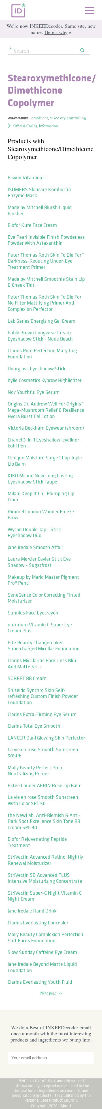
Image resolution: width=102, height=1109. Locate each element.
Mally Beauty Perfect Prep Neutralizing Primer (35, 770)
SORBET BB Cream (27, 678)
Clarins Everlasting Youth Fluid (40, 982)
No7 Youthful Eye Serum (34, 392)
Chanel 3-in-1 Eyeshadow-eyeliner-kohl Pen (44, 443)
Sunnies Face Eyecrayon (33, 613)
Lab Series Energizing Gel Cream (41, 321)
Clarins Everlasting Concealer (38, 923)
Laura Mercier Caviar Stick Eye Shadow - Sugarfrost (39, 562)
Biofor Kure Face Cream (32, 225)
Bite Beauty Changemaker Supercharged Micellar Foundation (44, 645)
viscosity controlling (68, 118)
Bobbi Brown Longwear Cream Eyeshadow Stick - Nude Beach (40, 335)
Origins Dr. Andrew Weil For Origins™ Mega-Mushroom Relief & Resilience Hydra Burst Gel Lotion (46, 410)
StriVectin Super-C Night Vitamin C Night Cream (45, 896)
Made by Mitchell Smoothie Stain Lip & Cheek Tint (46, 282)
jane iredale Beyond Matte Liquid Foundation (42, 967)
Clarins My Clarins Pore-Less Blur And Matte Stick (42, 663)
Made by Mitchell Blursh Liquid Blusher (40, 210)
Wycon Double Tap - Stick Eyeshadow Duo (34, 532)
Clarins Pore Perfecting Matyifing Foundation (42, 353)
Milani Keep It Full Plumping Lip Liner (41, 496)
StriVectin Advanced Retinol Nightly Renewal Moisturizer (45, 860)
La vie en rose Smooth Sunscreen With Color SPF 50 (43, 800)
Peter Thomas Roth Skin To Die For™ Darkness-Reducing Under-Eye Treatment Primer (46, 261)
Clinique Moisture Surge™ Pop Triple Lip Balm (45, 461)
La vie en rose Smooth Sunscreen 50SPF (43, 752)
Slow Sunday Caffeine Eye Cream (42, 952)
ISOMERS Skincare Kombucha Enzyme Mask (39, 192)
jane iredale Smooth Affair (35, 547)
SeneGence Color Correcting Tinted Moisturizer (44, 598)
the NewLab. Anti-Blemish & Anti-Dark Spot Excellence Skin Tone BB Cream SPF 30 (44, 821)
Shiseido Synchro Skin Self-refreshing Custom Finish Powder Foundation (43, 696)
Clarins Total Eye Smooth (34, 726)
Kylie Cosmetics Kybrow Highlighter (45, 380)
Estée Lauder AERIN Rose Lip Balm (45, 785)
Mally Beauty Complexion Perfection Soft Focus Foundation (45, 937)
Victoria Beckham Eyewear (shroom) (46, 428)
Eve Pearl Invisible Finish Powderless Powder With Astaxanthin (46, 240)
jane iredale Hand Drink (32, 911)
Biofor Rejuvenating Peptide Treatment (37, 842)
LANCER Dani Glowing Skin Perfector (46, 738)
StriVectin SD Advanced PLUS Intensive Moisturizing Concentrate (45, 878)
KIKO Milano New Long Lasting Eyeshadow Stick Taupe (40, 478)
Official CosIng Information (35, 125)
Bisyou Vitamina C (27, 177)
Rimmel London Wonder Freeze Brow (41, 514)
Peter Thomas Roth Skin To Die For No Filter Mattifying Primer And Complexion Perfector (44, 303)
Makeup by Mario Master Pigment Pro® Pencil (43, 580)
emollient (39, 118)
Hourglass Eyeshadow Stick (36, 369)
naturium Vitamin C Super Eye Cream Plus (40, 628)
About (65, 1105)
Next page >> (51, 993)
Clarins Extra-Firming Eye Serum (42, 714)
